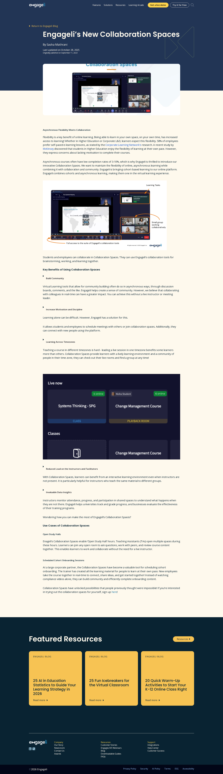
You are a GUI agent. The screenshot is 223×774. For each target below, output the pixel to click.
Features (97, 5)
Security (144, 769)
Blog (103, 750)
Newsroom (59, 747)
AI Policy (156, 769)
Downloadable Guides (111, 753)
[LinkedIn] (30, 749)
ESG (176, 769)
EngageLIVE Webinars (111, 747)
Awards (57, 753)
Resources (120, 5)
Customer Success (156, 750)
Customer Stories (109, 745)
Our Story (58, 745)
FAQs (103, 756)
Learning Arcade (136, 5)
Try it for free (180, 5)
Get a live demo (158, 5)
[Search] (192, 5)
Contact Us (59, 750)
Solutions (108, 5)
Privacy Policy (129, 769)
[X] (34, 749)
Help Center (153, 747)
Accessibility (188, 769)
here (114, 592)
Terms (167, 769)
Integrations (153, 745)
